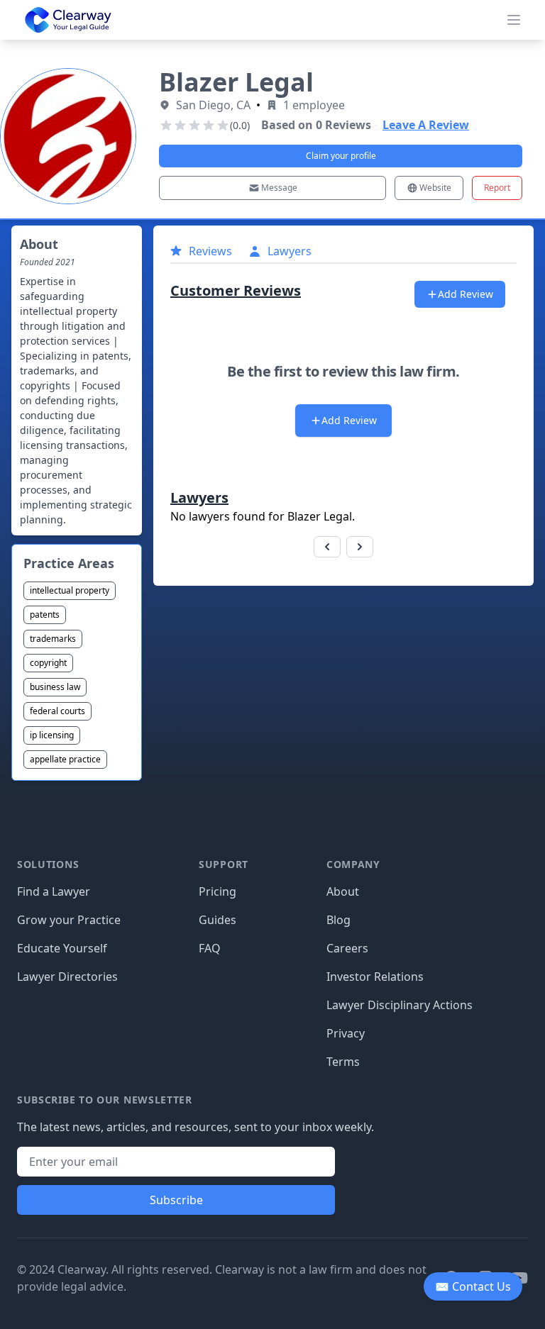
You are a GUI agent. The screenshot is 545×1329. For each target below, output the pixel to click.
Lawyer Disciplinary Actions (399, 1005)
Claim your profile (341, 156)
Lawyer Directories (67, 976)
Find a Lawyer (53, 891)
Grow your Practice (69, 920)
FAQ (210, 948)
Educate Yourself (62, 948)
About (342, 891)
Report (497, 188)
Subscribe (176, 1200)
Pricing (217, 891)
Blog (338, 920)
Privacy (345, 1033)
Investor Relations (375, 976)
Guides (217, 920)
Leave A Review (425, 125)
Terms (343, 1061)
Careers (347, 948)
